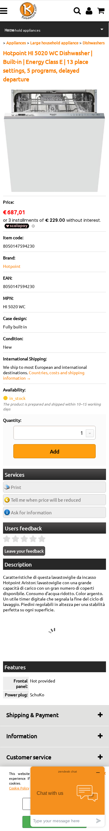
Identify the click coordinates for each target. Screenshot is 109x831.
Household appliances (22, 30)
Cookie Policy (19, 788)
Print (16, 487)
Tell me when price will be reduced (46, 500)
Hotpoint (12, 266)
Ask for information (31, 512)
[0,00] (101, 10)
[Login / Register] (89, 10)
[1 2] (54, 433)
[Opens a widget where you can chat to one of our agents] (67, 796)
